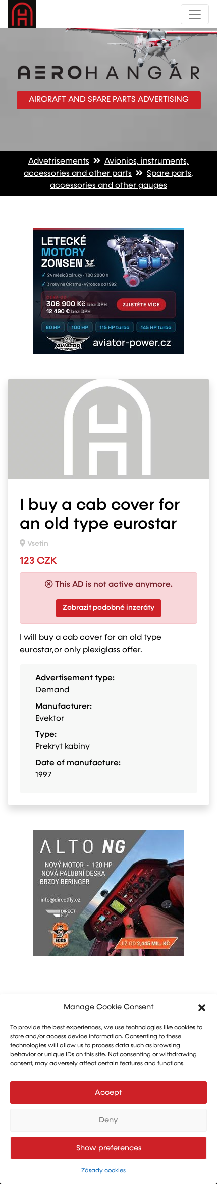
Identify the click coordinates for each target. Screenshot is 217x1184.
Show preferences (108, 1148)
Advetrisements (58, 161)
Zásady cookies (103, 1171)
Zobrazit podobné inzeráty (108, 607)
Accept (108, 1092)
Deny (108, 1120)
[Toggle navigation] (195, 14)
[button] (202, 1007)
